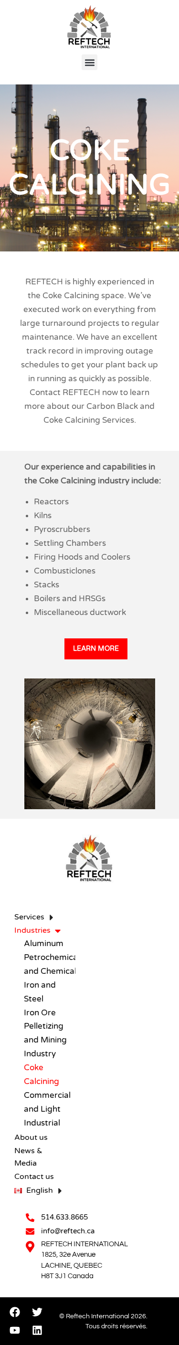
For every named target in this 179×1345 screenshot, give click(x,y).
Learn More (96, 649)
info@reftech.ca (68, 1231)
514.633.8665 (64, 1217)
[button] (89, 62)
